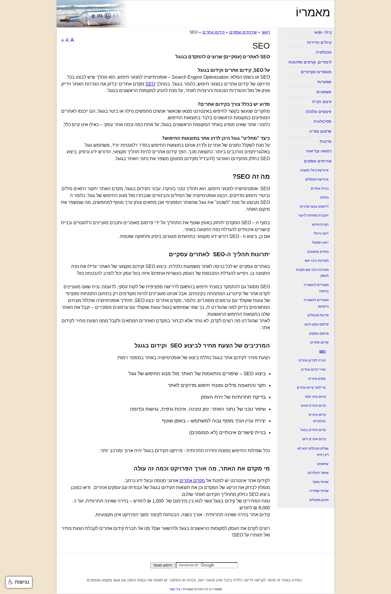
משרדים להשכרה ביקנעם (316, 303)
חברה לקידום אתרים (312, 360)
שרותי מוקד (320, 482)
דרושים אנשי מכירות (314, 206)
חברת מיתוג (320, 224)
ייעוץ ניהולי (321, 233)
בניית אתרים (320, 188)
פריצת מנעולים (318, 315)
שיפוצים (323, 464)
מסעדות (324, 82)
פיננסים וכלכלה (318, 111)
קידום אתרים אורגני (313, 405)
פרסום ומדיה (320, 131)
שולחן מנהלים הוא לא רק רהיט (313, 451)
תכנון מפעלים (319, 500)
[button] (19, 582)
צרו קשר (174, 589)
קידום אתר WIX (315, 396)
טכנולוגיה (323, 52)
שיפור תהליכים (318, 473)
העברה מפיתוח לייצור (313, 215)
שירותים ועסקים (243, 32)
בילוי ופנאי (322, 32)
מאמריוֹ (313, 12)
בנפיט (324, 197)
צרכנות (325, 141)
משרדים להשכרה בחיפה (316, 288)
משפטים (324, 92)
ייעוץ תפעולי (320, 243)
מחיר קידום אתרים (313, 369)
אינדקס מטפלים (317, 179)
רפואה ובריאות (318, 151)
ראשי (265, 32)
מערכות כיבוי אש (317, 261)
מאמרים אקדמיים (316, 71)
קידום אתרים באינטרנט (317, 418)
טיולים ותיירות (319, 42)
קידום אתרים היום (314, 439)
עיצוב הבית (321, 101)
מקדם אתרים (192, 480)
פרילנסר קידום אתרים (311, 387)
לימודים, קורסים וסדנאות (310, 62)
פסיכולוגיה (322, 121)
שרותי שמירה (319, 491)
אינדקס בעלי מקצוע (314, 170)
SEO (150, 84)
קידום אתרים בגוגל (313, 430)
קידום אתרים (213, 32)
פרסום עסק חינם (317, 324)
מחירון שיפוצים (318, 252)
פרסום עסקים (319, 333)
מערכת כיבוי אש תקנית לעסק (312, 273)
